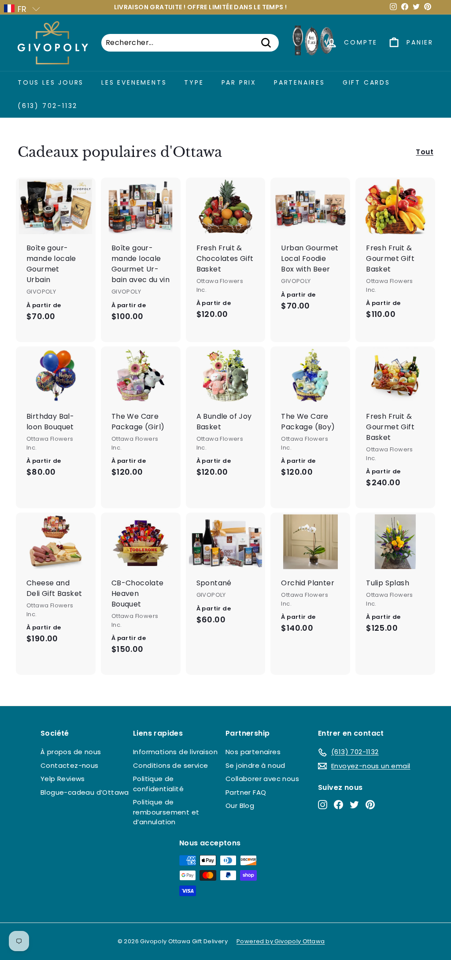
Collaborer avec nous (262, 778)
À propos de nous (71, 751)
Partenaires (299, 82)
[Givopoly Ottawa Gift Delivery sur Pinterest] (370, 805)
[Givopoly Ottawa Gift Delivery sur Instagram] (322, 805)
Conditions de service (170, 765)
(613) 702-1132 (48, 105)
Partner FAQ (246, 792)
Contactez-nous (70, 765)
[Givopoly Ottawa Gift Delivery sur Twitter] (354, 805)
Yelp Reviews (63, 778)
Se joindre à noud (255, 765)
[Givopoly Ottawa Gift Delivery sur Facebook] (338, 805)
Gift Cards (366, 82)
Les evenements (133, 82)
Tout (424, 152)
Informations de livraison (175, 751)
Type (193, 82)
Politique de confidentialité (158, 783)
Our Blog (240, 805)
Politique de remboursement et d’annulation (166, 811)
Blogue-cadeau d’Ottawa (85, 792)
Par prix (239, 82)
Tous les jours (51, 82)
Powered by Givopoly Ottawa (281, 941)
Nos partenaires (253, 751)
